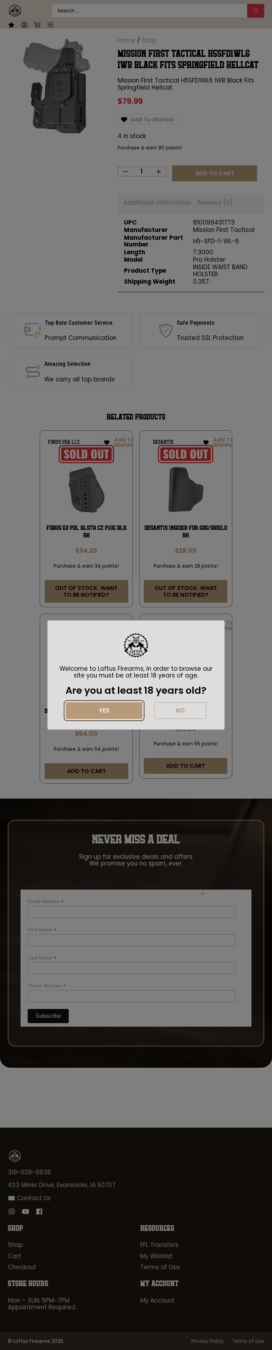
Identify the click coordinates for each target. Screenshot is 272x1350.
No (180, 710)
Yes (104, 710)
